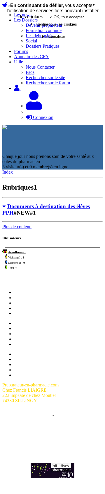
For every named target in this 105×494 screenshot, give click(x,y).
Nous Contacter (40, 67)
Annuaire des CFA (31, 56)
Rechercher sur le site (45, 77)
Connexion (42, 117)
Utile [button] (18, 61)
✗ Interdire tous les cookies (53, 24)
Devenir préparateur (32, 328)
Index (7, 172)
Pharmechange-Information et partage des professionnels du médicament (52, 443)
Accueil (21, 292)
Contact (62, 415)
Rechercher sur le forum (48, 82)
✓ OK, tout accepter (66, 17)
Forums (21, 51)
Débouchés (24, 338)
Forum (20, 297)
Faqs (30, 72)
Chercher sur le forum (34, 313)
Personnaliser (53, 36)
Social (19, 344)
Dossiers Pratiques (43, 46)
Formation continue (32, 333)
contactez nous (68, 435)
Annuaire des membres (35, 359)
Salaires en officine (31, 323)
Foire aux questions (32, 364)
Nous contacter (28, 302)
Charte (45, 415)
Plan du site (24, 354)
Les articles (24, 308)
